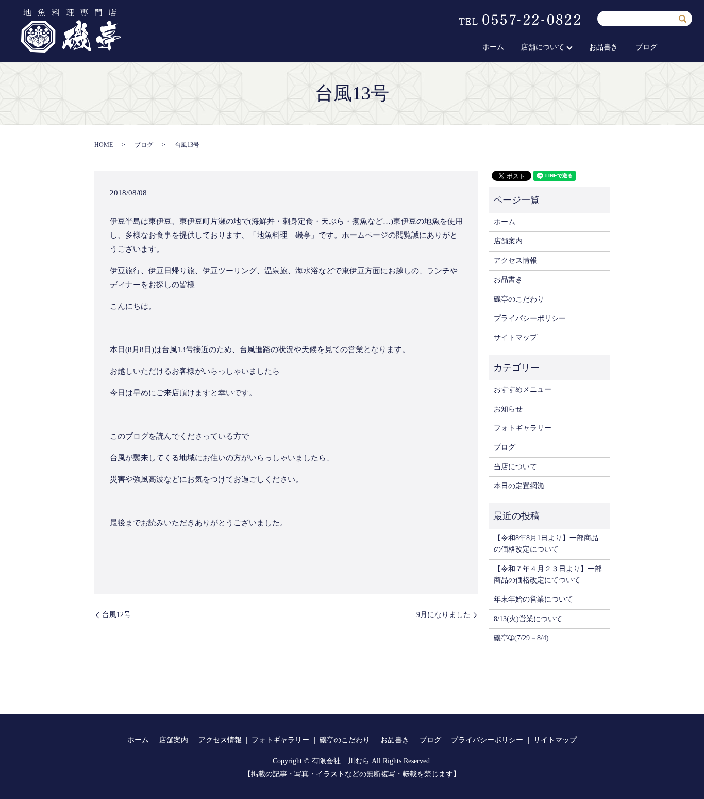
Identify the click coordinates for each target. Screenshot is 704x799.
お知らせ (508, 409)
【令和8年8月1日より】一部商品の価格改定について (546, 543)
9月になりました (443, 615)
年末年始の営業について (533, 599)
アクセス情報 (515, 260)
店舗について (542, 47)
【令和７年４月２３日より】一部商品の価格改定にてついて (548, 574)
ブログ (646, 47)
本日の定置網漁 (519, 486)
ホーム (493, 47)
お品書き (603, 47)
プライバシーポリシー (530, 318)
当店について (515, 467)
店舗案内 (508, 241)
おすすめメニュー (522, 389)
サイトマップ (515, 337)
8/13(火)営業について (528, 619)
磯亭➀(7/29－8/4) (521, 638)
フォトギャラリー (522, 428)
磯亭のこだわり (519, 299)
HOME (103, 144)
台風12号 (116, 615)
